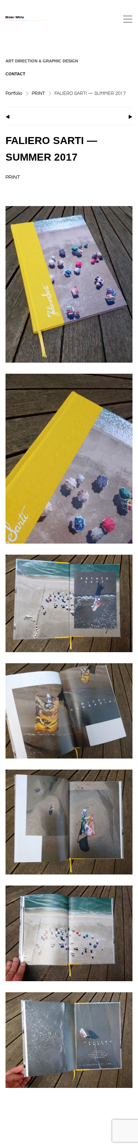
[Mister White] (33, 19)
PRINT (38, 93)
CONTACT (15, 74)
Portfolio (14, 93)
